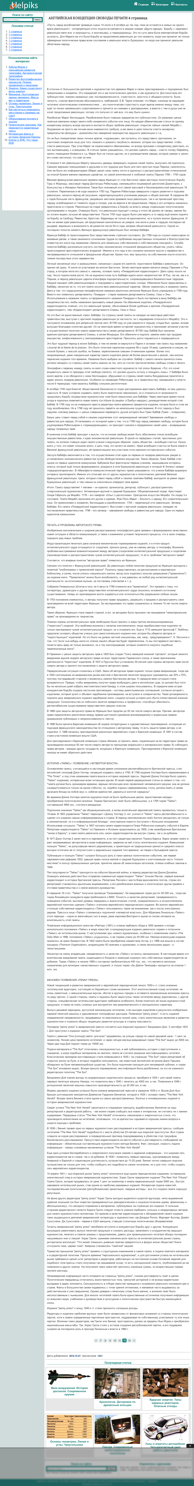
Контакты (181, 4)
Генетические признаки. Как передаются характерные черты (25, 127)
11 (120, 1340)
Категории (162, 4)
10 (115, 1340)
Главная (143, 4)
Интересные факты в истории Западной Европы (24, 135)
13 (129, 1340)
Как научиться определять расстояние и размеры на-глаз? (24, 112)
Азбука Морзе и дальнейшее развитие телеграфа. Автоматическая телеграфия (25, 72)
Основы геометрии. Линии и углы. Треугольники (25, 105)
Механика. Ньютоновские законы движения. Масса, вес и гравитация (24, 97)
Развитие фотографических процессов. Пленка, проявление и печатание (25, 82)
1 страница (15, 31)
